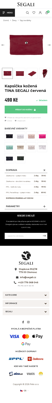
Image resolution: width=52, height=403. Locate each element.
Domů (6, 20)
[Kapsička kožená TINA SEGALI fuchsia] (42, 136)
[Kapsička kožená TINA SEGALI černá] (9, 136)
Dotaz (9, 121)
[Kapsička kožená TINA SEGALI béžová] (31, 147)
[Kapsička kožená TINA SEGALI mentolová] (9, 147)
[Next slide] (49, 45)
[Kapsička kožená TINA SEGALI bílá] (20, 136)
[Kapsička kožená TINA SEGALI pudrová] (31, 136)
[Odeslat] (44, 236)
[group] (26, 45)
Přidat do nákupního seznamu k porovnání (24, 117)
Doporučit (21, 121)
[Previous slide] (3, 45)
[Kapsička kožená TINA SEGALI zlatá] (20, 147)
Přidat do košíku (24, 110)
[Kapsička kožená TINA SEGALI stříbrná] (42, 147)
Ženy (14, 20)
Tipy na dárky (25, 20)
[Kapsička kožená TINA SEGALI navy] (9, 158)
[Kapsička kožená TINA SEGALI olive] (20, 158)
